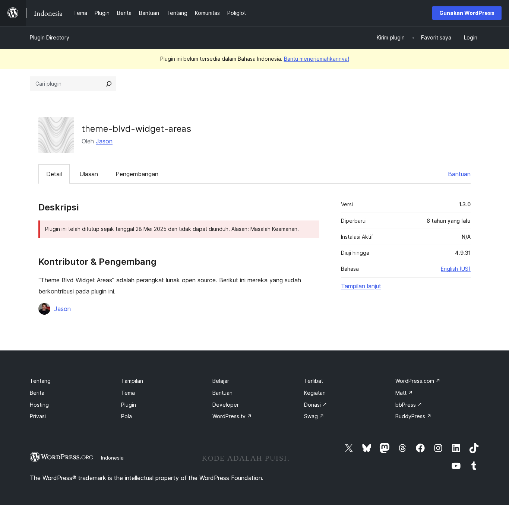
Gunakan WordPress (466, 13)
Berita (37, 393)
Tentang (40, 381)
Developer (225, 404)
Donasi (315, 404)
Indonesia (112, 458)
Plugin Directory (49, 37)
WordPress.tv (232, 416)
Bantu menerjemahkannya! (316, 58)
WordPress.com (417, 381)
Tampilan (132, 381)
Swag (314, 416)
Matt (404, 393)
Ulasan (88, 174)
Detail (54, 174)
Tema (128, 393)
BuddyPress (413, 416)
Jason (104, 141)
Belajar (220, 381)
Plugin (128, 404)
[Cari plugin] (108, 83)
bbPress (408, 404)
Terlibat (313, 381)
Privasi (38, 416)
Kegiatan (315, 393)
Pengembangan (137, 174)
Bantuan (459, 174)
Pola (126, 416)
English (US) (456, 269)
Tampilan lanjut (361, 286)
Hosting (39, 404)
